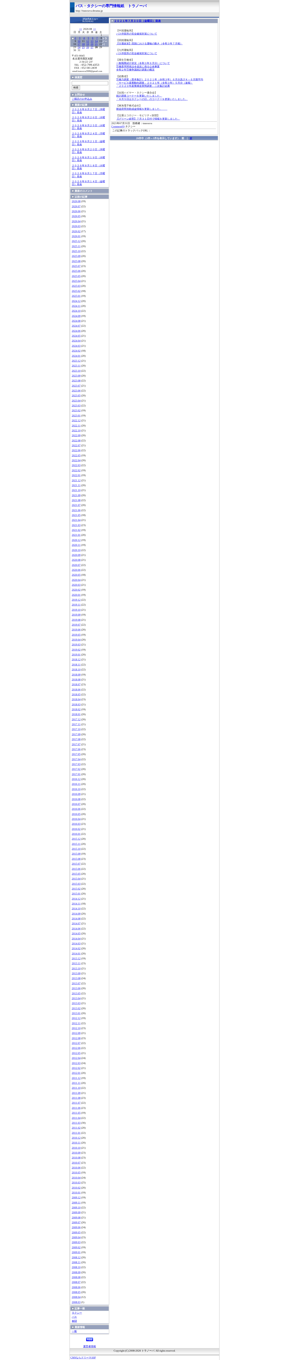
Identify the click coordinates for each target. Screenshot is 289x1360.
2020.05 (76, 575)
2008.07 (76, 1282)
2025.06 (76, 271)
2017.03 (76, 764)
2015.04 (76, 878)
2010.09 (76, 1152)
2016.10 (76, 789)
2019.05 (76, 634)
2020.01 (76, 595)
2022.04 (76, 460)
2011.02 (76, 1127)
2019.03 (76, 644)
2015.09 (76, 853)
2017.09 (76, 734)
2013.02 (76, 1008)
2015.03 (76, 884)
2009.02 (76, 1247)
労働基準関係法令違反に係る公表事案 (138, 66)
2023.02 (76, 410)
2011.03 (76, 1123)
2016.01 (76, 834)
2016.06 (76, 809)
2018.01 (76, 714)
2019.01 (76, 654)
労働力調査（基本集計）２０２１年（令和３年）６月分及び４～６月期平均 (159, 79)
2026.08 (76, 201)
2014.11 (76, 903)
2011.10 (76, 1088)
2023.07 (76, 385)
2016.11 (76, 784)
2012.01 (76, 1073)
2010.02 (76, 1187)
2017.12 (76, 719)
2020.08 (76, 560)
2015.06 (76, 869)
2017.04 (76, 759)
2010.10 (76, 1147)
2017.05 (76, 754)
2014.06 (76, 928)
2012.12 (76, 1018)
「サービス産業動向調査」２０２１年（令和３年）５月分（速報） (154, 83)
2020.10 (76, 550)
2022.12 (76, 420)
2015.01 (76, 893)
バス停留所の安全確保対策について (136, 33)
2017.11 (76, 724)
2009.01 (76, 1252)
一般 (74, 1331)
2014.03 (76, 943)
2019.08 (76, 620)
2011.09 (76, 1093)
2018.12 (76, 659)
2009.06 (76, 1227)
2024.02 (76, 350)
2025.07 (76, 266)
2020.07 (76, 565)
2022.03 (76, 465)
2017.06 (76, 749)
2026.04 (76, 221)
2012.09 (76, 1033)
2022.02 (76, 470)
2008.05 (76, 1292)
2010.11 (76, 1142)
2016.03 (76, 824)
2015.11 (76, 844)
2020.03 (76, 585)
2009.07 (76, 1222)
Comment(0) (118, 126)
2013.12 (76, 958)
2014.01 (76, 953)
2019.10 (76, 610)
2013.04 (76, 998)
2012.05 (76, 1053)
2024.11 (76, 306)
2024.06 (76, 331)
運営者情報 (89, 1346)
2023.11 (76, 365)
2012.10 (76, 1028)
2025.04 (76, 281)
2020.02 (76, 589)
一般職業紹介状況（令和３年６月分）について (143, 63)
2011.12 (76, 1078)
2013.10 (76, 968)
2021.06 (76, 510)
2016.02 (76, 829)
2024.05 (76, 336)
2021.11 (76, 485)
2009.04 (76, 1237)
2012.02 (76, 1068)
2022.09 (76, 435)
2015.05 (76, 873)
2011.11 (76, 1083)
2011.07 (76, 1103)
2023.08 (76, 380)
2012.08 (76, 1038)
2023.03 (76, 405)
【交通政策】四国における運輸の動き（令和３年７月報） (149, 43)
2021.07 (76, 505)
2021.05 (76, 515)
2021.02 (76, 530)
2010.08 (76, 1157)
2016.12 (76, 779)
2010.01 (76, 1192)
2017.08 (76, 739)
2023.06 (76, 390)
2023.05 (76, 395)
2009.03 (76, 1242)
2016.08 (76, 799)
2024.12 (76, 301)
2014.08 (76, 918)
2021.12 (76, 480)
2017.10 (76, 729)
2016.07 (76, 804)
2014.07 (76, 923)
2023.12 (76, 360)
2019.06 (76, 629)
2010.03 (76, 1182)
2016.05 (76, 814)
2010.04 (76, 1177)
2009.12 (76, 1197)
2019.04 (76, 639)
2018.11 (76, 664)
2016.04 (76, 819)
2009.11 (76, 1202)
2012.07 (76, 1043)
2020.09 (76, 555)
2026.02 (76, 231)
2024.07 (76, 325)
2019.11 (76, 604)
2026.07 (76, 206)
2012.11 (76, 1023)
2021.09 (76, 495)
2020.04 (76, 580)
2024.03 (76, 346)
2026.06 (76, 211)
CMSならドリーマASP (83, 1357)
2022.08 (76, 440)
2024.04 (76, 340)
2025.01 (76, 296)
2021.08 (76, 500)
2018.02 (76, 709)
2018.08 (76, 679)
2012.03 (76, 1063)
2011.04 (76, 1118)
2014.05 (76, 933)
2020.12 (76, 540)
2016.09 (76, 794)
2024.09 (76, 316)
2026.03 (76, 226)
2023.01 (76, 415)
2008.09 (76, 1272)
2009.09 (76, 1212)
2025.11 (76, 246)
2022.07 (76, 445)
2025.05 (76, 276)
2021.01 (76, 535)
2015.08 (76, 859)
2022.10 (76, 430)
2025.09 (76, 256)
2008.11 (76, 1262)
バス (74, 1317)
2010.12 (76, 1137)
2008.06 (76, 1287)
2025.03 (76, 286)
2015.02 (76, 888)
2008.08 (76, 1277)
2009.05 (76, 1232)
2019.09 (76, 614)
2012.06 (76, 1048)
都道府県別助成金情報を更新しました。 (141, 109)
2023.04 (76, 400)
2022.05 (76, 455)
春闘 (74, 1321)
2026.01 (76, 236)
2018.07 (76, 684)
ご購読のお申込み (82, 99)
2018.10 (76, 669)
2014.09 (76, 913)
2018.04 (76, 699)
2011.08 (76, 1098)
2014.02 (76, 948)
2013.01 (76, 1013)
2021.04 (76, 520)
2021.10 (76, 490)
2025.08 (76, 261)
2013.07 (76, 983)
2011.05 (76, 1113)
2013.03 (76, 1003)
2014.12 (76, 898)
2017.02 (76, 769)
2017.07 (76, 744)
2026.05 (76, 216)
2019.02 (76, 649)
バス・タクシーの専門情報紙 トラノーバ (111, 6)
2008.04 (76, 1297)
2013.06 (76, 988)
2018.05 (76, 694)
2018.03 (76, 704)
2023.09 (76, 375)
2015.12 (76, 839)
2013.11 (76, 963)
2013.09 (76, 973)
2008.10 (76, 1267)
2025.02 (76, 291)
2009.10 (76, 1207)
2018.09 (76, 674)
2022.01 (76, 475)
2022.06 (76, 450)
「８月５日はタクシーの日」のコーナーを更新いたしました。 (152, 99)
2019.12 (76, 599)
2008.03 (76, 1302)
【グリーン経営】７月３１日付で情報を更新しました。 (148, 118)
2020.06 (76, 570)
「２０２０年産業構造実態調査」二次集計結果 (143, 86)
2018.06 (76, 689)
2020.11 (76, 545)
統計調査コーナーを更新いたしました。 (139, 95)
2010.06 (76, 1167)
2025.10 (76, 251)
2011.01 (76, 1133)
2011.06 (76, 1108)
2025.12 (76, 241)
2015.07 (76, 863)
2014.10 (76, 908)
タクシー (77, 1312)
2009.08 (76, 1217)
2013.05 (76, 993)
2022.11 (76, 425)
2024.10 (76, 311)
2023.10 (76, 370)
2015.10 (76, 849)
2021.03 (76, 525)
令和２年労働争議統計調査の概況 (135, 69)
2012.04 (76, 1058)
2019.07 (76, 624)
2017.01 (76, 774)
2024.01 (76, 356)
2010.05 (76, 1172)
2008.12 (76, 1257)
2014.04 (76, 938)
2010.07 (76, 1162)
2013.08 (76, 978)
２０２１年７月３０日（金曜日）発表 (137, 20)
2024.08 (76, 321)
